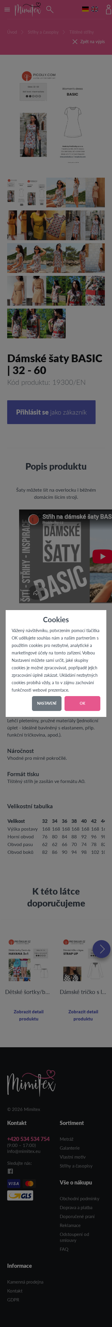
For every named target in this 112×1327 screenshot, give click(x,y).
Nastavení (46, 703)
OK (82, 703)
